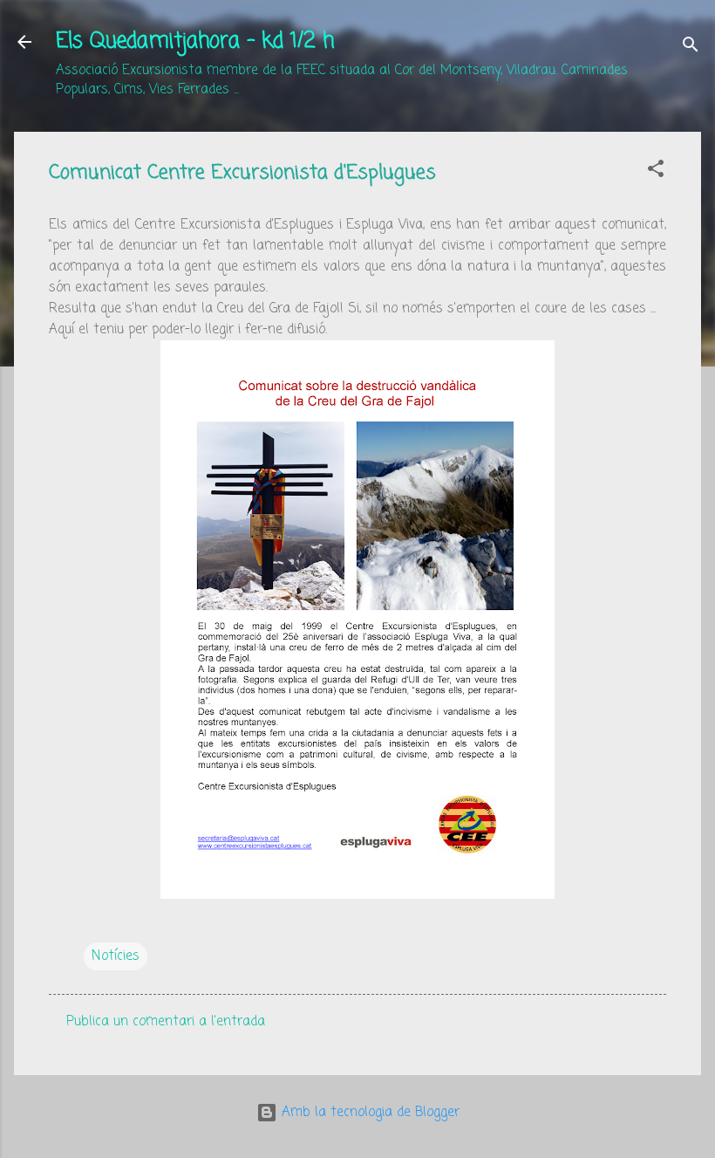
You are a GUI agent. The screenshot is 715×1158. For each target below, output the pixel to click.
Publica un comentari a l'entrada (165, 1021)
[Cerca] (690, 47)
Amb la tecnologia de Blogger (368, 1112)
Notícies (116, 956)
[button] (655, 172)
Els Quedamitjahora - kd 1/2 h (195, 41)
